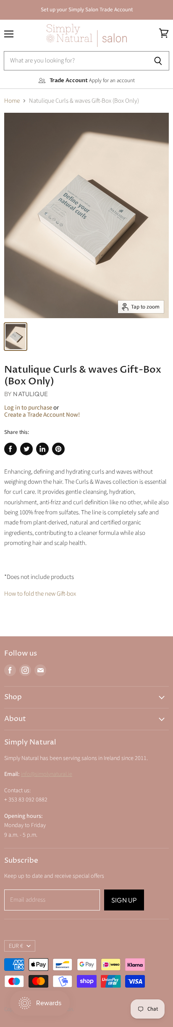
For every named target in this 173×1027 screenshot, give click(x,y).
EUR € (16, 946)
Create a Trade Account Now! (42, 414)
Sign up (124, 900)
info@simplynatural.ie (46, 774)
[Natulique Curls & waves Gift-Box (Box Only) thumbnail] (15, 336)
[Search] (158, 60)
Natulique (30, 394)
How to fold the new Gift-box (40, 593)
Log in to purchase (28, 407)
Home (12, 100)
